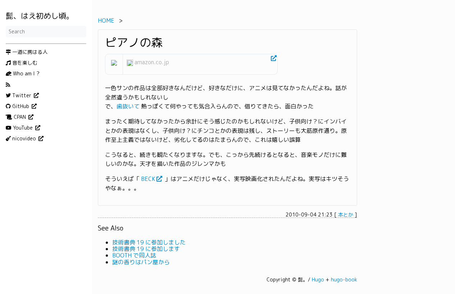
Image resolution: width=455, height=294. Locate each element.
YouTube (23, 128)
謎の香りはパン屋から (141, 262)
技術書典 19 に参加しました (149, 242)
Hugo (318, 279)
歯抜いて (128, 107)
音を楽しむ (24, 63)
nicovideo (24, 138)
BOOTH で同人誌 (134, 255)
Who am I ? (26, 73)
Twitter (22, 95)
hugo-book (344, 279)
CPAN (19, 117)
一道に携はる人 (29, 52)
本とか (345, 214)
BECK (148, 179)
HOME (106, 20)
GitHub (21, 106)
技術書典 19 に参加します (146, 249)
